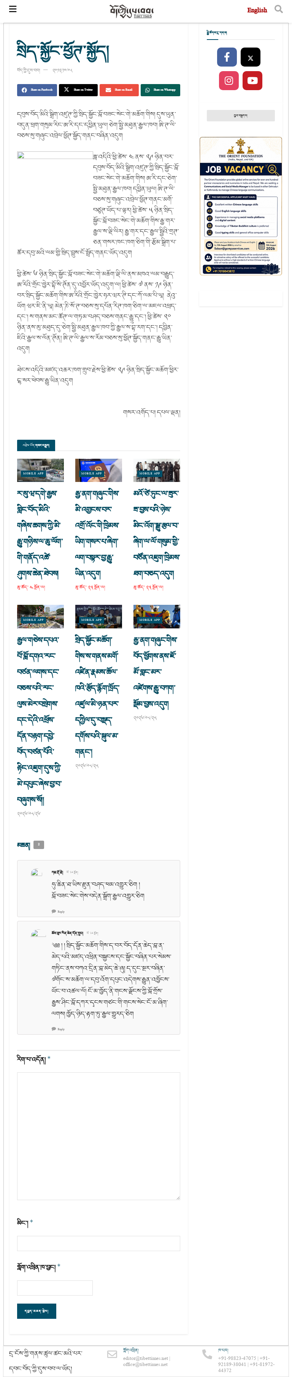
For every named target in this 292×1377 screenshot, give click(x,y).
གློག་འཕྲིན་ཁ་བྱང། (39, 1267)
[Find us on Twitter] (250, 57)
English (257, 11)
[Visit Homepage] (132, 12)
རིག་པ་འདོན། (34, 1059)
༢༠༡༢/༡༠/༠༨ (62, 70)
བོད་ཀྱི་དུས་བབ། (28, 70)
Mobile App (33, 474)
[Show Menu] (12, 11)
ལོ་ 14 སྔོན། (72, 872)
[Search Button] (279, 11)
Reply (61, 912)
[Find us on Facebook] (227, 57)
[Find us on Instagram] (229, 81)
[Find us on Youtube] (252, 81)
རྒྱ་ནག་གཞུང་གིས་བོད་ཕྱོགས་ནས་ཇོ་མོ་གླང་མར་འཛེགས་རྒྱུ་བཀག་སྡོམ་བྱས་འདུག (155, 672)
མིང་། (25, 1223)
